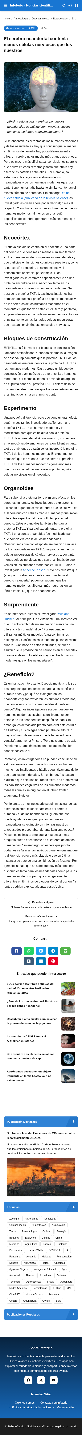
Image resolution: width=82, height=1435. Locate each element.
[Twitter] (41, 951)
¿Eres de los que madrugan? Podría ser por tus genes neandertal (32, 1003)
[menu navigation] (5, 5)
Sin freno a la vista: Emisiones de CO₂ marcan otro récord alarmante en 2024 (41, 1136)
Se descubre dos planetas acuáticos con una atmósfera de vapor (30, 1056)
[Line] (65, 951)
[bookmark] (76, 5)
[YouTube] (54, 1380)
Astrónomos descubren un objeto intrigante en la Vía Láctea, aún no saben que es (29, 1076)
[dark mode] (70, 5)
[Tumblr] (29, 961)
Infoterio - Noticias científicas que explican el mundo (45, 1426)
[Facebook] (16, 951)
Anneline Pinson (34, 570)
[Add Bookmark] (44, 28)
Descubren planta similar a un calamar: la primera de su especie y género (32, 1021)
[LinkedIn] (41, 961)
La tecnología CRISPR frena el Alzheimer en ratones (26, 1039)
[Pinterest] (53, 961)
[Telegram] (53, 951)
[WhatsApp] (29, 951)
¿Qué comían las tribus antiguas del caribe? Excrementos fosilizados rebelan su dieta (30, 988)
